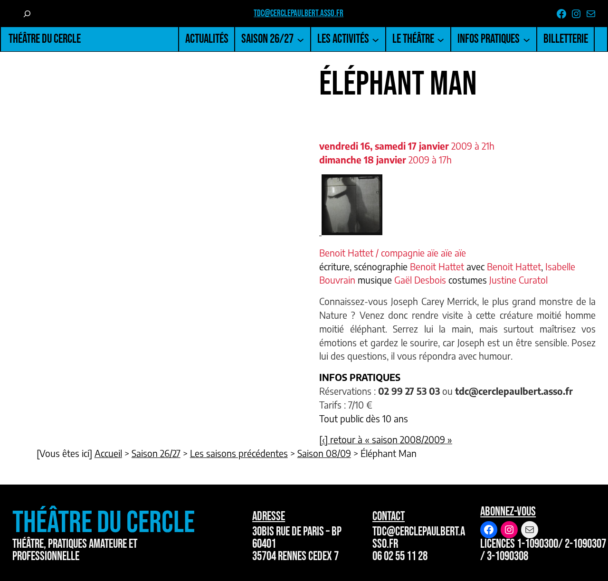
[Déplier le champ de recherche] (27, 13)
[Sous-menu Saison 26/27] (300, 39)
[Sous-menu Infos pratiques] (526, 39)
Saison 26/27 (156, 453)
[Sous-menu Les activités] (375, 39)
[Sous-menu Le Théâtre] (440, 39)
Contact (388, 516)
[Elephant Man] (350, 231)
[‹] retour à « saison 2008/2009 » (385, 439)
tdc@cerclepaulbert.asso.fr (298, 13)
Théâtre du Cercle (45, 39)
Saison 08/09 (324, 453)
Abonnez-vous (508, 512)
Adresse (268, 516)
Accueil (108, 453)
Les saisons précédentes (239, 453)
